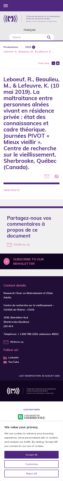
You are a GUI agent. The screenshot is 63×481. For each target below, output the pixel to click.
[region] (31, 451)
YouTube (13, 361)
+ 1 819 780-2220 (28, 334)
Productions (11, 47)
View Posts (11, 190)
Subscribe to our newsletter (28, 261)
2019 (28, 47)
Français (30, 30)
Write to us (22, 244)
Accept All (31, 454)
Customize (31, 464)
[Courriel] (47, 176)
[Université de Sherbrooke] (31, 417)
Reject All (31, 473)
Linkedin (13, 357)
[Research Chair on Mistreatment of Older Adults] (31, 19)
